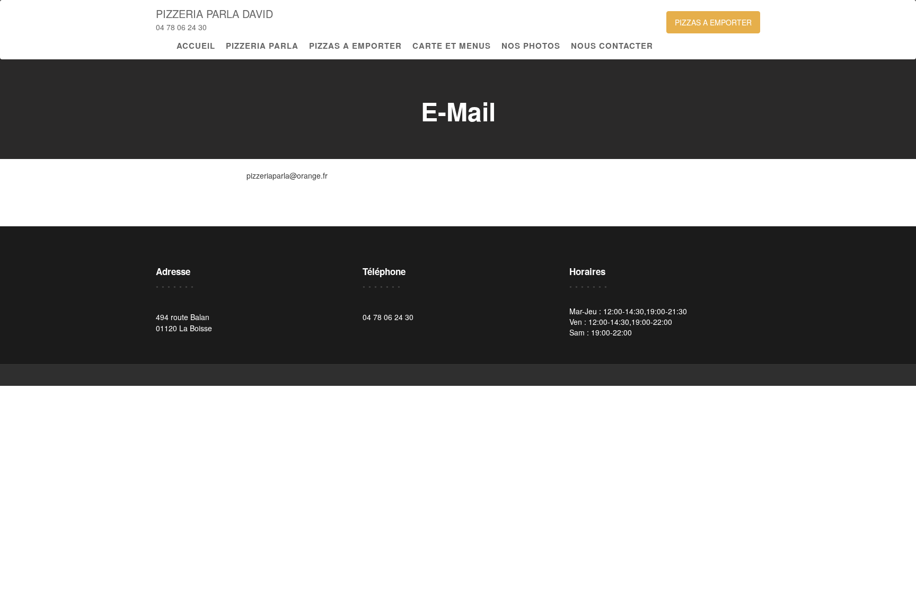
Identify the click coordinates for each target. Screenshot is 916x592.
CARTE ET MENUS (451, 45)
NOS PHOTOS (530, 45)
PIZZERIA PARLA (262, 45)
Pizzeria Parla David (214, 13)
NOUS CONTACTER (612, 45)
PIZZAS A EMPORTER (713, 22)
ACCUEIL (196, 45)
